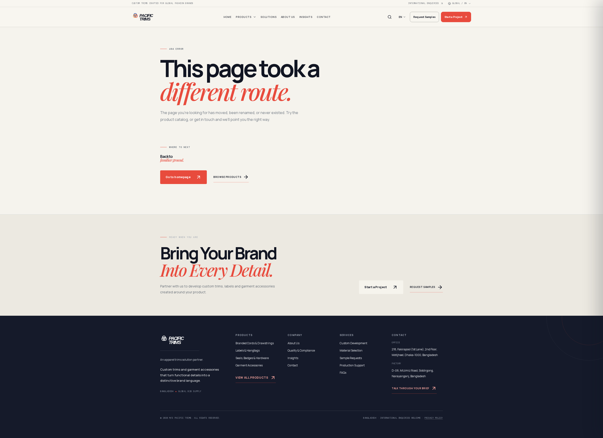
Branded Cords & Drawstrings (255, 343)
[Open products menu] (254, 17)
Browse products (227, 177)
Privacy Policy (433, 418)
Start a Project (453, 17)
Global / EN (459, 3)
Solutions (269, 17)
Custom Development (353, 343)
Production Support (352, 365)
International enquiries (423, 3)
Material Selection (351, 350)
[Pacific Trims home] (151, 17)
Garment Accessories (249, 365)
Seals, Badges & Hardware (252, 358)
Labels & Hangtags (248, 350)
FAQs (343, 373)
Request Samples (424, 17)
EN (400, 17)
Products (243, 17)
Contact (323, 17)
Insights (306, 17)
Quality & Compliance (301, 350)
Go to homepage (178, 177)
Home (228, 17)
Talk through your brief (410, 388)
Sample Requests (351, 358)
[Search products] (389, 17)
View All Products (252, 378)
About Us (288, 17)
